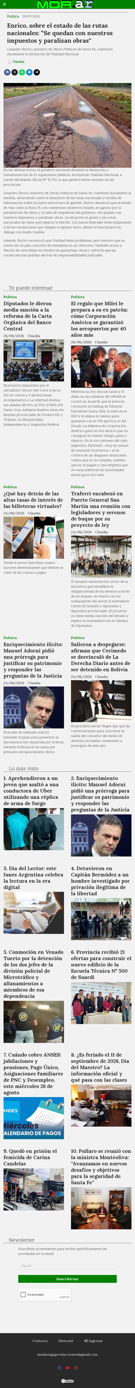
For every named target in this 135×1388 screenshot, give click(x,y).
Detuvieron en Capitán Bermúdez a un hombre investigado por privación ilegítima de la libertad (100, 881)
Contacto (40, 1341)
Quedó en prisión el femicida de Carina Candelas (30, 1157)
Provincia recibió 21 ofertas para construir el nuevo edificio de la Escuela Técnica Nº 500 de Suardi (101, 964)
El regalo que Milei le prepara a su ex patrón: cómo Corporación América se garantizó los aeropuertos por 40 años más (99, 319)
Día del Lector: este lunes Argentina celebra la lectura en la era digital (33, 877)
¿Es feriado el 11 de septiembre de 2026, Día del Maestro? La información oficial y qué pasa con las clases (100, 1067)
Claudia (18, 61)
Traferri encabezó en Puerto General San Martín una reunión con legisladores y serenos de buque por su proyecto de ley (100, 509)
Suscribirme (67, 1279)
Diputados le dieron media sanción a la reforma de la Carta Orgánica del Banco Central (28, 316)
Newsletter (22, 1240)
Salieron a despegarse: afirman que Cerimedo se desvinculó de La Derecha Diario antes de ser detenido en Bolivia (100, 657)
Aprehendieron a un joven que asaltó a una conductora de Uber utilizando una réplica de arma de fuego (31, 791)
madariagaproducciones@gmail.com (67, 1354)
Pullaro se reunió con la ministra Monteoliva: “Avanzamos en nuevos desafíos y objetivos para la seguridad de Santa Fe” (101, 1167)
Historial (65, 1341)
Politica (13, 16)
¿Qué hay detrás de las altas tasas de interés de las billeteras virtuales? (33, 499)
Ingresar (95, 1341)
